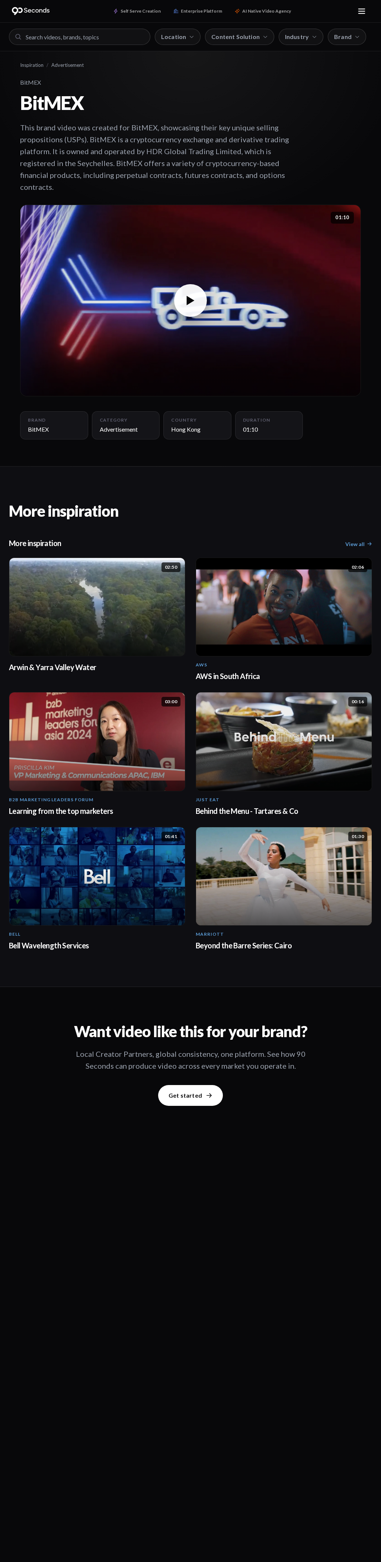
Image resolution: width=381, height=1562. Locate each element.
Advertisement (67, 65)
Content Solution (235, 36)
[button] (190, 300)
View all (355, 544)
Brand (343, 36)
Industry (297, 36)
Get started (185, 1095)
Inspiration (32, 65)
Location (173, 36)
